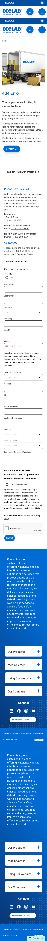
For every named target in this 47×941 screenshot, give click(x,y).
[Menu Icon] (42, 12)
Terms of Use (38, 734)
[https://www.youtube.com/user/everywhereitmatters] (33, 711)
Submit (9, 538)
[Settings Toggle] (42, 3)
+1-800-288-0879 (20, 237)
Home (5, 41)
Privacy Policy (26, 734)
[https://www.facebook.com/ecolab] (19, 711)
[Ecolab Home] (12, 12)
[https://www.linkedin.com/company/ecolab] (11, 711)
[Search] (30, 11)
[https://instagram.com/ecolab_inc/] (26, 711)
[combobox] (23, 312)
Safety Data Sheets (11, 734)
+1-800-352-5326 (20, 228)
